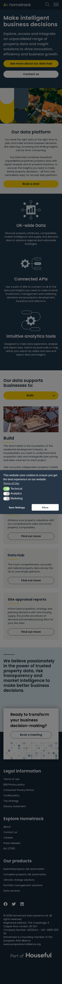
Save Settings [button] (17, 507)
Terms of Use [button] (11, 483)
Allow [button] (45, 507)
